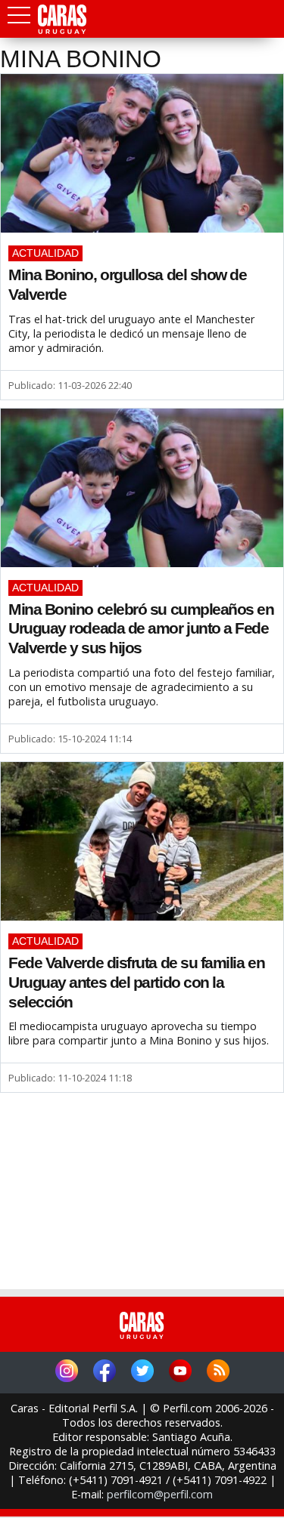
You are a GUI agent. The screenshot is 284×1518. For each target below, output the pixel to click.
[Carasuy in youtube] (180, 1372)
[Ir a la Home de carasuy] (63, 31)
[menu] (19, 19)
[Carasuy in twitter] (142, 1372)
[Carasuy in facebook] (104, 1372)
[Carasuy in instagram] (66, 1372)
